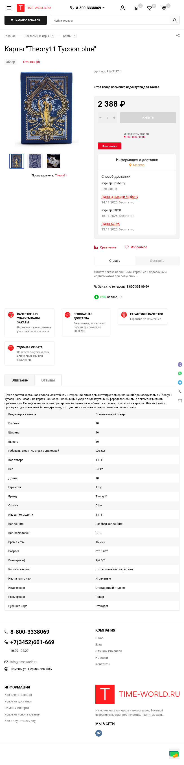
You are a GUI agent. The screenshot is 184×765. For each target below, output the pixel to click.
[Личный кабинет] (122, 7)
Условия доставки (18, 701)
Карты (67, 36)
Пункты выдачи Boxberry (119, 197)
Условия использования (22, 714)
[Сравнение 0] (136, 8)
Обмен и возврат (16, 707)
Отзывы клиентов (108, 651)
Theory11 (61, 175)
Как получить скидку (20, 720)
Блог (98, 644)
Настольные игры (36, 36)
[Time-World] (137, 694)
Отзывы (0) (31, 62)
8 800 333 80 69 (138, 286)
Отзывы (48, 380)
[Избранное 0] (149, 8)
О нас (99, 638)
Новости (101, 657)
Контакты (102, 664)
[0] (163, 8)
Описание (19, 380)
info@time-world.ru (23, 662)
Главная (9, 36)
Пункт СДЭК (110, 224)
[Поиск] (174, 20)
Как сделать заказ (18, 694)
